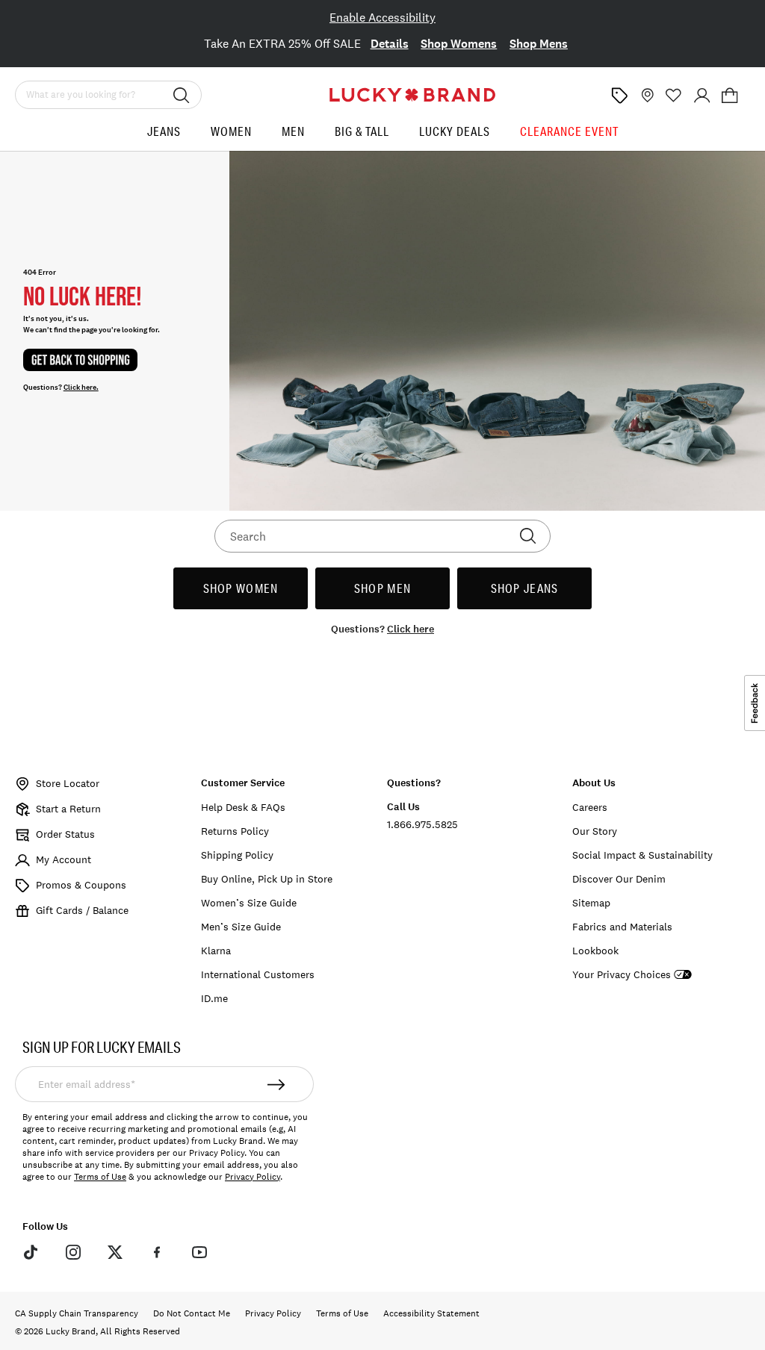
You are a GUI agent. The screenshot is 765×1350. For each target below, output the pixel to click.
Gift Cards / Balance (82, 910)
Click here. (81, 387)
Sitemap (591, 902)
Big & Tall (362, 131)
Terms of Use (100, 1177)
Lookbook (595, 950)
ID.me (214, 998)
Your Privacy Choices (621, 974)
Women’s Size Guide (249, 902)
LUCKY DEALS (454, 131)
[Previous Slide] (29, 45)
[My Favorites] (674, 95)
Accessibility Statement (431, 1313)
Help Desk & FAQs (243, 807)
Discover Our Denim (619, 879)
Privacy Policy (252, 1177)
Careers (589, 807)
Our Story (594, 831)
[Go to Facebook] (157, 1252)
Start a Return (68, 808)
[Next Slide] (736, 45)
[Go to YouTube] (199, 1252)
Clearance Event (569, 131)
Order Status (65, 834)
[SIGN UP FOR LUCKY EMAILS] (276, 1084)
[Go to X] (115, 1252)
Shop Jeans (525, 588)
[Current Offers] (619, 95)
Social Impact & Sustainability (642, 855)
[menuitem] (164, 137)
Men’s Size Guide (241, 926)
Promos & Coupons (81, 885)
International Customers (258, 974)
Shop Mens (539, 44)
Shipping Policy (237, 855)
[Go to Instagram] (72, 1252)
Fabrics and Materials (622, 926)
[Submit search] (181, 95)
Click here (410, 629)
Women (231, 131)
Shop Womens (459, 44)
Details (390, 44)
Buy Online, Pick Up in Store (266, 879)
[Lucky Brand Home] (412, 94)
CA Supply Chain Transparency (76, 1313)
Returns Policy (235, 831)
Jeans (164, 131)
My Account (63, 859)
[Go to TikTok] (30, 1252)
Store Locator (67, 783)
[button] (730, 95)
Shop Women (241, 588)
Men (293, 131)
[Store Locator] (646, 95)
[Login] (702, 95)
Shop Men (382, 588)
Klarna (216, 950)
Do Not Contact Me (191, 1313)
